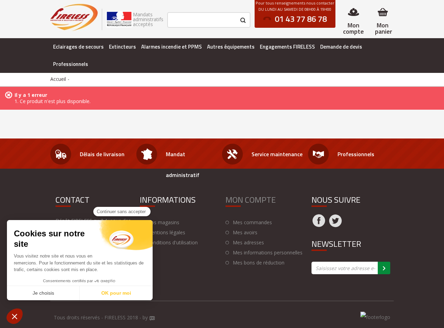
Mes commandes (252, 222)
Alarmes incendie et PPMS (171, 47)
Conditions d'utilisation (172, 242)
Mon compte (353, 28)
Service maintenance (276, 154)
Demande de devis (341, 47)
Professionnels (70, 64)
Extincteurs (122, 47)
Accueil (58, 79)
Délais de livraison (102, 154)
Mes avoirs (245, 232)
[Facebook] (318, 225)
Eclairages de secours (78, 47)
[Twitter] (335, 225)
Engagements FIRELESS (287, 47)
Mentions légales (166, 232)
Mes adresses (248, 242)
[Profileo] (152, 318)
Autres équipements (231, 47)
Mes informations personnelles (267, 253)
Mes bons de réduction (258, 263)
